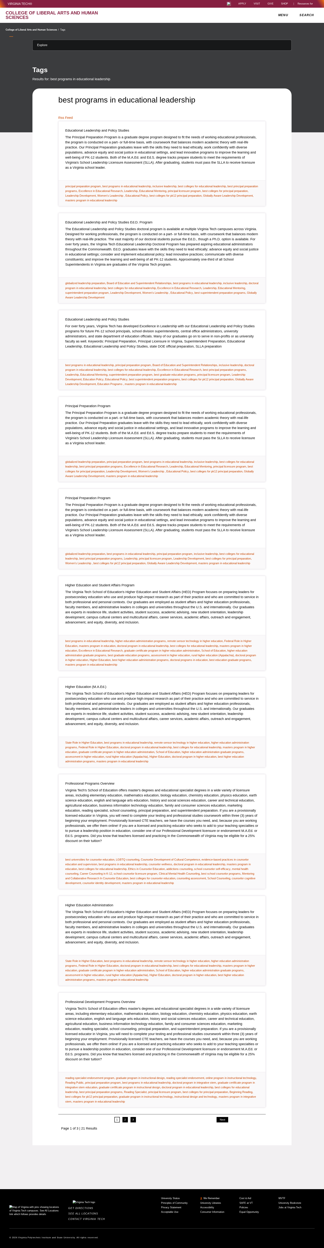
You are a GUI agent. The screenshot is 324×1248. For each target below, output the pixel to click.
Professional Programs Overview (89, 783)
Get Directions (81, 1208)
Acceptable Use (169, 1212)
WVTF (281, 1198)
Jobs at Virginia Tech (289, 1207)
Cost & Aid (245, 1198)
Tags (62, 29)
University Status (170, 1198)
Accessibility (207, 1207)
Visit (257, 4)
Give (271, 4)
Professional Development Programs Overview (100, 1002)
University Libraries (210, 1203)
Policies (243, 1207)
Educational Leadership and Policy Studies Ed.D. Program (108, 222)
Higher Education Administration (89, 905)
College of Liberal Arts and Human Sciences (32, 29)
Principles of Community (174, 1203)
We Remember (211, 1198)
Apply (242, 4)
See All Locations (84, 1213)
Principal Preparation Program (87, 406)
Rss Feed (65, 118)
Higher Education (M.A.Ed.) (85, 687)
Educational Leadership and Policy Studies (97, 130)
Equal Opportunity (249, 1212)
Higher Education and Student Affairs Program (99, 585)
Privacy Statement (171, 1207)
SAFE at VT (246, 1203)
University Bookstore (289, 1203)
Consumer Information (212, 1212)
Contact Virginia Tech (87, 1219)
